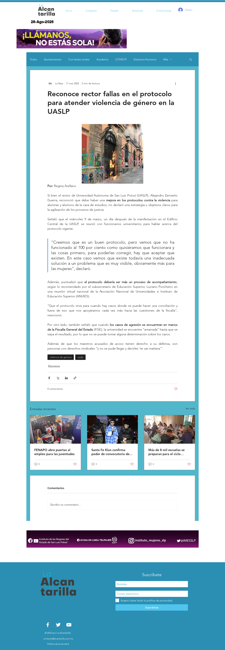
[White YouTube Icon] (69, 625)
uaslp (80, 357)
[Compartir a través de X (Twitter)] (57, 378)
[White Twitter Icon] (58, 625)
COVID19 (121, 59)
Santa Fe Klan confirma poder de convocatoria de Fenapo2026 (110, 452)
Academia (102, 59)
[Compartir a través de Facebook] (49, 378)
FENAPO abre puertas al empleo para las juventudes (54, 452)
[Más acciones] (175, 83)
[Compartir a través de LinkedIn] (66, 378)
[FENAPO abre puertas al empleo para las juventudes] (55, 429)
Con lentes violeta (78, 59)
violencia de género (61, 357)
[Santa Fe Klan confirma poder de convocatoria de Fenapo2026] (112, 429)
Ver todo (190, 408)
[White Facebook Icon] (48, 625)
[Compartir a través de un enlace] (75, 378)
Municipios (54, 365)
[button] (72, 38)
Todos (33, 59)
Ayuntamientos (52, 59)
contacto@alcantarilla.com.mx (58, 638)
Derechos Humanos (145, 59)
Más (165, 59)
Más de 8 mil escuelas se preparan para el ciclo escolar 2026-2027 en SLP (167, 452)
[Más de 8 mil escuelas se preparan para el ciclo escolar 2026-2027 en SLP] (169, 429)
